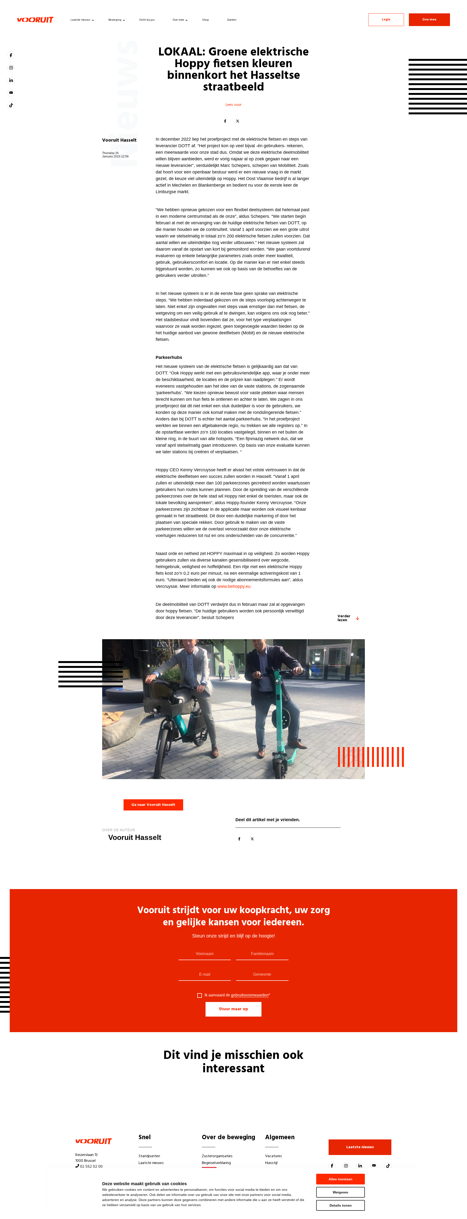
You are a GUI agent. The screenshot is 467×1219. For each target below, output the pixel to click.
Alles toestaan (340, 1179)
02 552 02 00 (91, 1167)
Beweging (114, 20)
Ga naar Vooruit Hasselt (153, 805)
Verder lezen (344, 618)
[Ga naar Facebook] (11, 55)
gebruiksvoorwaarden (250, 995)
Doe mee (178, 20)
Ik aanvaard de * (237, 995)
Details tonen (341, 1205)
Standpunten (149, 1156)
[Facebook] (225, 121)
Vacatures (273, 1156)
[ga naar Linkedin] (11, 80)
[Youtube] (11, 93)
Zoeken (231, 20)
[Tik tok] (11, 105)
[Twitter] (237, 121)
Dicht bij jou (147, 20)
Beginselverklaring (216, 1163)
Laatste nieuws (80, 20)
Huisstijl (271, 1163)
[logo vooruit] (35, 20)
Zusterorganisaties (217, 1156)
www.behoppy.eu (234, 586)
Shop (205, 20)
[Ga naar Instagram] (11, 67)
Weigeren (340, 1192)
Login (386, 19)
